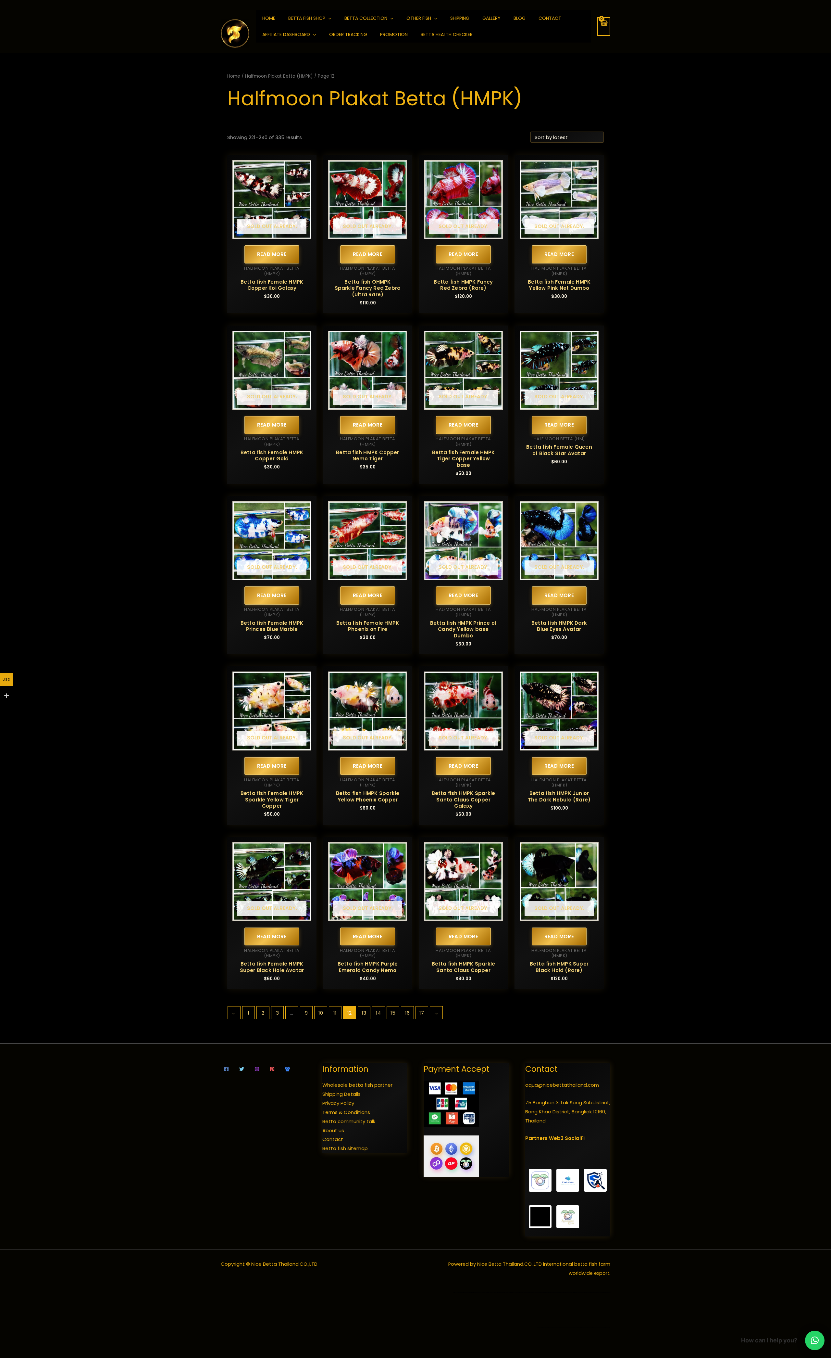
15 (393, 1012)
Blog (520, 18)
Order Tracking (348, 34)
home (268, 18)
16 (407, 1012)
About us (333, 1130)
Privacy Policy (338, 1103)
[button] (815, 1340)
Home (233, 76)
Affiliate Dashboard (286, 34)
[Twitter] (241, 1069)
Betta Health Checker (447, 34)
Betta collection (365, 18)
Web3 (556, 1138)
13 (364, 1012)
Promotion (394, 34)
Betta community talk (348, 1121)
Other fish (418, 18)
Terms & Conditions (346, 1112)
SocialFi (575, 1138)
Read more (272, 254)
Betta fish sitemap (345, 1148)
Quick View (272, 233)
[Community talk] (287, 1069)
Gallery (491, 18)
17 (421, 1012)
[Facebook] (226, 1069)
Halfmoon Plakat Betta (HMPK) (279, 76)
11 (335, 1012)
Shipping (459, 18)
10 (320, 1012)
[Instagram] (257, 1069)
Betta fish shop (306, 18)
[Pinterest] (272, 1069)
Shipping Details (341, 1094)
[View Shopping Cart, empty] (603, 26)
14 (378, 1012)
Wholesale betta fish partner (357, 1085)
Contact (550, 18)
